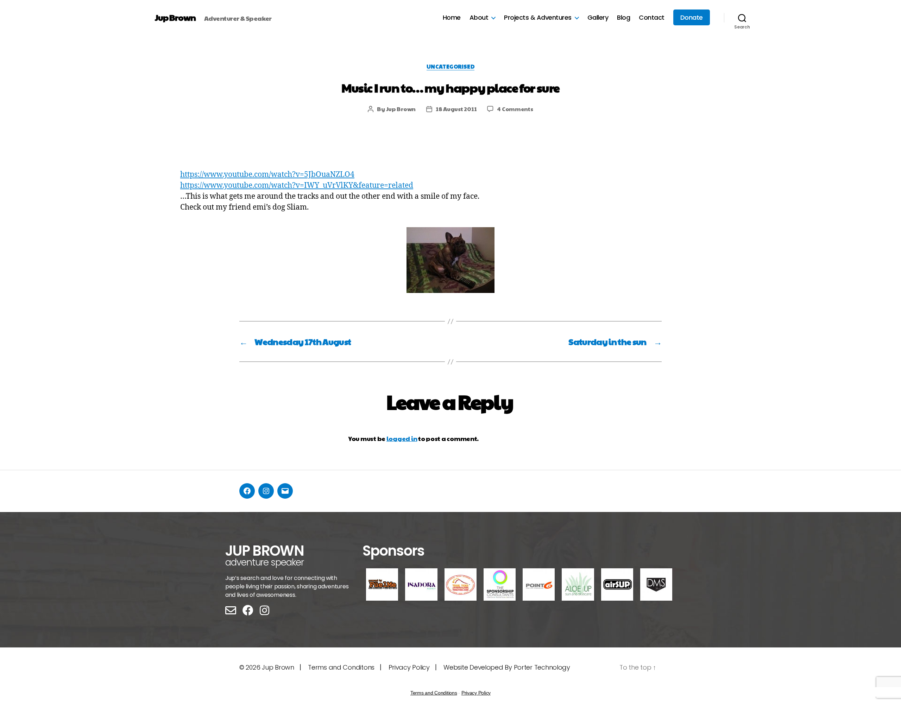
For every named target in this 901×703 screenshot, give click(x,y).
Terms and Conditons (341, 667)
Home (452, 17)
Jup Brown (175, 17)
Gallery (598, 17)
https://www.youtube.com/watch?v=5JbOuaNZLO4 (267, 174)
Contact (651, 17)
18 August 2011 (456, 109)
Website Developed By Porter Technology (506, 667)
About (479, 17)
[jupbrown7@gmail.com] (285, 491)
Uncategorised (450, 66)
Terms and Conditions (433, 693)
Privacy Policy (409, 667)
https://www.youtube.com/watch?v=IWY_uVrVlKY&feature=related (296, 185)
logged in (401, 438)
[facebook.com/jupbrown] (247, 491)
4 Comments (515, 109)
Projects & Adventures (538, 17)
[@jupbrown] (266, 491)
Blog (623, 17)
